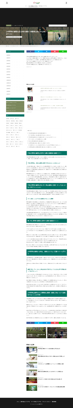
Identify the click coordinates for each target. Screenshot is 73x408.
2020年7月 (8, 57)
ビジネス (13, 146)
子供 (18, 25)
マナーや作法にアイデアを (33, 347)
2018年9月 (8, 88)
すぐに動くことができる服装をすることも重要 (37, 139)
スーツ (19, 132)
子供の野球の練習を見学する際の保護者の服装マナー (37, 133)
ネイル (17, 141)
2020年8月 (8, 55)
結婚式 (15, 25)
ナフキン (13, 141)
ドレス (19, 139)
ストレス (17, 134)
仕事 (22, 25)
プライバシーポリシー (46, 401)
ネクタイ (22, 141)
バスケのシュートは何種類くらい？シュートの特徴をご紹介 (51, 363)
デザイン (8, 139)
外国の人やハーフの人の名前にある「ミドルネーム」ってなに (51, 96)
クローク (13, 125)
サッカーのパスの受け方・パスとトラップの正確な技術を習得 (51, 386)
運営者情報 (54, 401)
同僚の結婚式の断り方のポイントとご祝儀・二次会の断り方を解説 (52, 105)
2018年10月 (9, 85)
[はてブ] (47, 51)
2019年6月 (8, 66)
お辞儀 (17, 123)
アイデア (17, 118)
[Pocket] (55, 51)
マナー (13, 25)
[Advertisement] (36, 16)
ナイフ (8, 141)
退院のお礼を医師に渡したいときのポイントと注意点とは (50, 371)
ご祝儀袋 (8, 132)
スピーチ (8, 137)
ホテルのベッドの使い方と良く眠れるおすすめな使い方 (50, 379)
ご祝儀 (21, 130)
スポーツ (13, 137)
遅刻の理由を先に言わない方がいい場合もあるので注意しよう (51, 356)
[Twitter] (39, 51)
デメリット (13, 139)
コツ (17, 127)
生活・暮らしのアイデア (11, 110)
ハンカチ (8, 146)
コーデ (8, 127)
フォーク (18, 146)
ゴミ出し (21, 127)
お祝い (8, 123)
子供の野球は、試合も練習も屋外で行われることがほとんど (40, 135)
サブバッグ (13, 132)
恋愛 (20, 25)
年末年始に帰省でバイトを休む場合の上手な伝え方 (49, 348)
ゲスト (21, 125)
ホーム (18, 401)
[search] (66, 26)
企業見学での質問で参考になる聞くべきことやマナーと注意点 (51, 88)
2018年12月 (9, 80)
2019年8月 (8, 60)
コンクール (15, 130)
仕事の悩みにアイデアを (11, 105)
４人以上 (12, 118)
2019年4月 (8, 71)
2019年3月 (8, 74)
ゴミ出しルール (9, 130)
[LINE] (63, 51)
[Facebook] (30, 51)
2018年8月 (8, 91)
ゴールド (13, 127)
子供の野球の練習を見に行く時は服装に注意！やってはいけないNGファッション (42, 137)
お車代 (13, 123)
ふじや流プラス (39, 404)
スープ (8, 134)
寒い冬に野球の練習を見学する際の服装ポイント (36, 141)
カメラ (8, 125)
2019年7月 (8, 63)
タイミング (18, 137)
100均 (8, 118)
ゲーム (17, 125)
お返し (21, 123)
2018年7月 (8, 94)
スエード (13, 134)
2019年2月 (8, 77)
